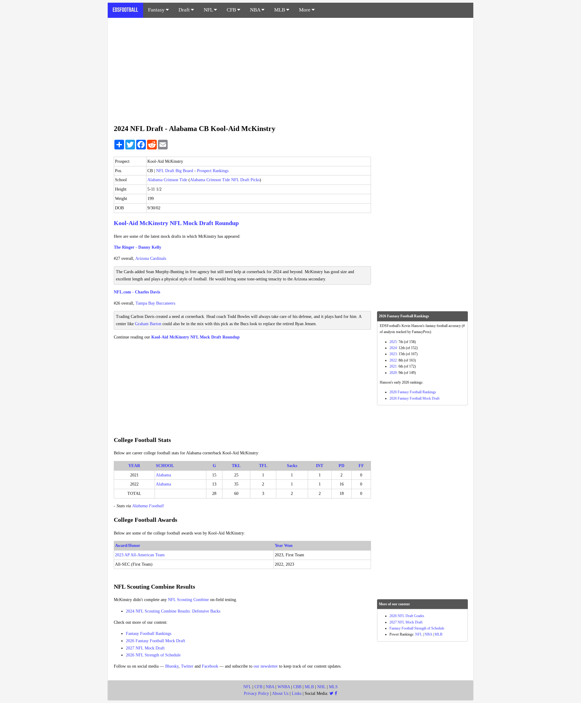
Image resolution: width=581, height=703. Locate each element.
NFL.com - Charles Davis (137, 292)
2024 (393, 348)
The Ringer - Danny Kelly (137, 247)
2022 (393, 360)
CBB (297, 687)
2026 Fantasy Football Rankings (412, 392)
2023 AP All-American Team (140, 555)
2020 (393, 373)
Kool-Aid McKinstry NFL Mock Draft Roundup (176, 223)
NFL (209, 10)
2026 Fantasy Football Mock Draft (155, 641)
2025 (393, 342)
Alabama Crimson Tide (167, 180)
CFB (232, 10)
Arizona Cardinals (150, 258)
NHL (321, 687)
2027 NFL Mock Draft (145, 648)
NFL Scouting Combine (188, 599)
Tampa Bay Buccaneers (155, 303)
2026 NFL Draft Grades (406, 616)
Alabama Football (148, 506)
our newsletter (266, 666)
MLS (333, 687)
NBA (255, 10)
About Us (280, 693)
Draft (185, 10)
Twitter (187, 666)
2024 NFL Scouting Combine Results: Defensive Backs (173, 611)
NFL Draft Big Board (174, 170)
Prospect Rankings (212, 170)
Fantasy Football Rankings (148, 633)
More (305, 10)
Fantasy (157, 10)
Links (296, 693)
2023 (393, 354)
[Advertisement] (290, 67)
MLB (280, 10)
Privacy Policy (256, 693)
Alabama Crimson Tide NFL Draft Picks (225, 180)
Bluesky (172, 666)
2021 (393, 366)
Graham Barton (148, 324)
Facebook (210, 666)
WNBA (283, 687)
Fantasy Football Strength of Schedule (416, 628)
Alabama (163, 475)
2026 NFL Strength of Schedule (153, 655)
